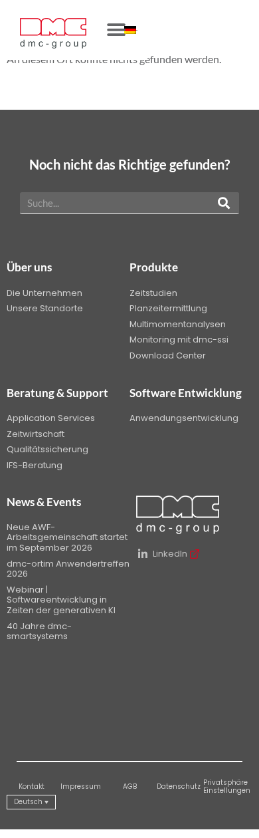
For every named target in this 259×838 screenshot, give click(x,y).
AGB (130, 786)
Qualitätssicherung (47, 449)
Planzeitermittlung (168, 308)
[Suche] (224, 202)
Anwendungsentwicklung (184, 418)
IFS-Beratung (34, 465)
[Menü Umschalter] (116, 30)
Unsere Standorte (45, 308)
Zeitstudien (153, 293)
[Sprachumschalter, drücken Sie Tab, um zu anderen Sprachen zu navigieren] (131, 30)
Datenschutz (179, 786)
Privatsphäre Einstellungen (226, 786)
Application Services (51, 418)
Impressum (80, 786)
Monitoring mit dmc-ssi (179, 339)
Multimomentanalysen (178, 324)
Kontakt (31, 786)
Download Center (168, 355)
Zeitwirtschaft (35, 434)
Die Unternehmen (44, 293)
